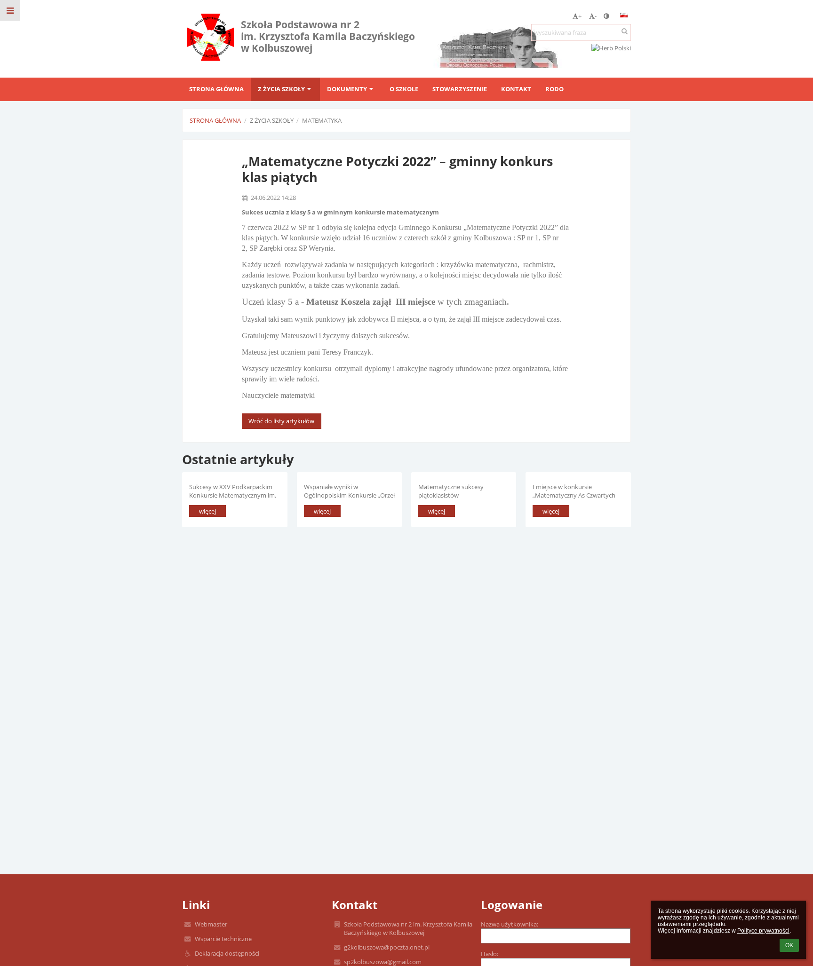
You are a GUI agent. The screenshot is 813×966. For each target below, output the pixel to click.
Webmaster (211, 924)
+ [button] (580, 16)
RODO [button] (554, 89)
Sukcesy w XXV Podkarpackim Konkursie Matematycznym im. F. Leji (232, 491)
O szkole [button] (404, 89)
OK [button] (789, 945)
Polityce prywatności (763, 930)
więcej (207, 511)
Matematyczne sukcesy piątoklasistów (451, 491)
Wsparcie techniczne (223, 938)
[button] (606, 16)
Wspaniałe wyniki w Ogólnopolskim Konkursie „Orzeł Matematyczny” (349, 491)
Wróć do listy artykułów (281, 421)
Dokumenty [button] (347, 89)
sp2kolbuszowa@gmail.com (383, 962)
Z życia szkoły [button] (281, 89)
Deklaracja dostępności (227, 953)
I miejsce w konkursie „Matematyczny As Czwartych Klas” (574, 491)
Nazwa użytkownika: (509, 924)
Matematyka (322, 120)
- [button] (596, 16)
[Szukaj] (624, 31)
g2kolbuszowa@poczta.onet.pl (387, 947)
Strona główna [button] (216, 89)
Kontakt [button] (516, 89)
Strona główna (215, 120)
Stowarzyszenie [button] (459, 89)
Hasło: (489, 954)
